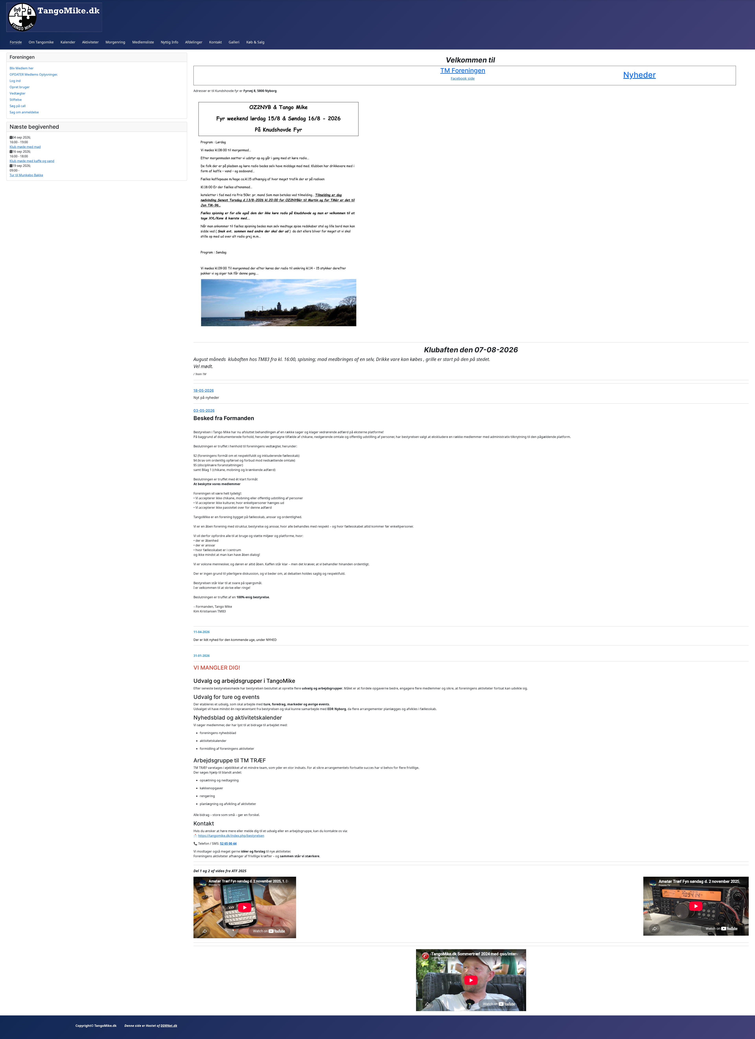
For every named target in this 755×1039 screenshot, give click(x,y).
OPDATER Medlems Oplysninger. (34, 74)
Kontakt (215, 42)
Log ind (15, 81)
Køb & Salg (255, 42)
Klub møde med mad (25, 147)
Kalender (68, 42)
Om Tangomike (41, 42)
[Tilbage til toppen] (748, 1032)
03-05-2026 (204, 410)
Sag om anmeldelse (24, 112)
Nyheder (639, 75)
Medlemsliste (143, 42)
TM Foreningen (462, 70)
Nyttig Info (169, 42)
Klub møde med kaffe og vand (32, 161)
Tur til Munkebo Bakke (26, 175)
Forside (16, 42)
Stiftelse (16, 99)
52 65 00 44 (228, 843)
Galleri (234, 42)
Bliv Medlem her (22, 68)
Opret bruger (20, 87)
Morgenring (115, 42)
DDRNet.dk (169, 1025)
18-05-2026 (203, 390)
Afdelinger (193, 42)
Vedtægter (18, 93)
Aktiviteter (90, 42)
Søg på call (18, 106)
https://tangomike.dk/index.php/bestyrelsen (231, 835)
